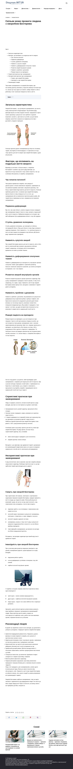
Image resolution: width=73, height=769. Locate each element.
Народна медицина (49, 8)
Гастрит (8, 8)
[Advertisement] (23, 36)
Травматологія (10, 12)
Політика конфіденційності (21, 764)
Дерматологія (36, 8)
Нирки (16, 8)
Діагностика (25, 8)
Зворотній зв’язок (9, 764)
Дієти (60, 8)
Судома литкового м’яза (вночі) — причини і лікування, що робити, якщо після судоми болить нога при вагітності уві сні (58, 743)
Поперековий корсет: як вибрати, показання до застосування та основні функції (12, 747)
